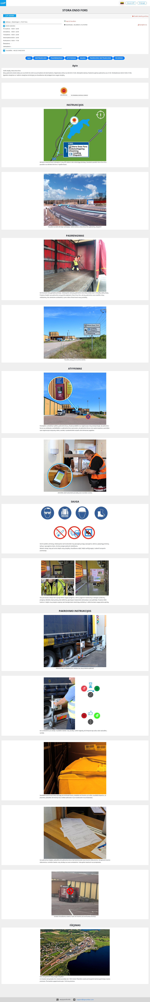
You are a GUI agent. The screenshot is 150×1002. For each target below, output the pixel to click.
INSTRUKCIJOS (41, 58)
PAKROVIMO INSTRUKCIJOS (100, 58)
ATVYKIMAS (71, 58)
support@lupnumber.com (85, 1000)
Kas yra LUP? (130, 3)
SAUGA (83, 58)
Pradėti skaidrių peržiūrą (141, 16)
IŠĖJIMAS (119, 58)
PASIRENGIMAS (57, 58)
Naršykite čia (143, 25)
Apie (29, 58)
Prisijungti (142, 3)
